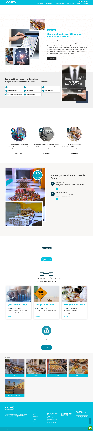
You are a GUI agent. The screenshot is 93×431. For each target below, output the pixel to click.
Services (35, 417)
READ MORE (52, 58)
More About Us (70, 3)
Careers (34, 419)
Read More (24, 418)
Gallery (34, 421)
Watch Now (48, 259)
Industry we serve (59, 3)
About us (35, 414)
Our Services (49, 3)
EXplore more (18, 153)
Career (78, 3)
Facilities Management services (53, 414)
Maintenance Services (51, 422)
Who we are (40, 3)
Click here (48, 347)
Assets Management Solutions (53, 420)
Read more (10, 316)
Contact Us (85, 3)
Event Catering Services (52, 419)
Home (34, 413)
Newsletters (35, 416)
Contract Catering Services (52, 413)
